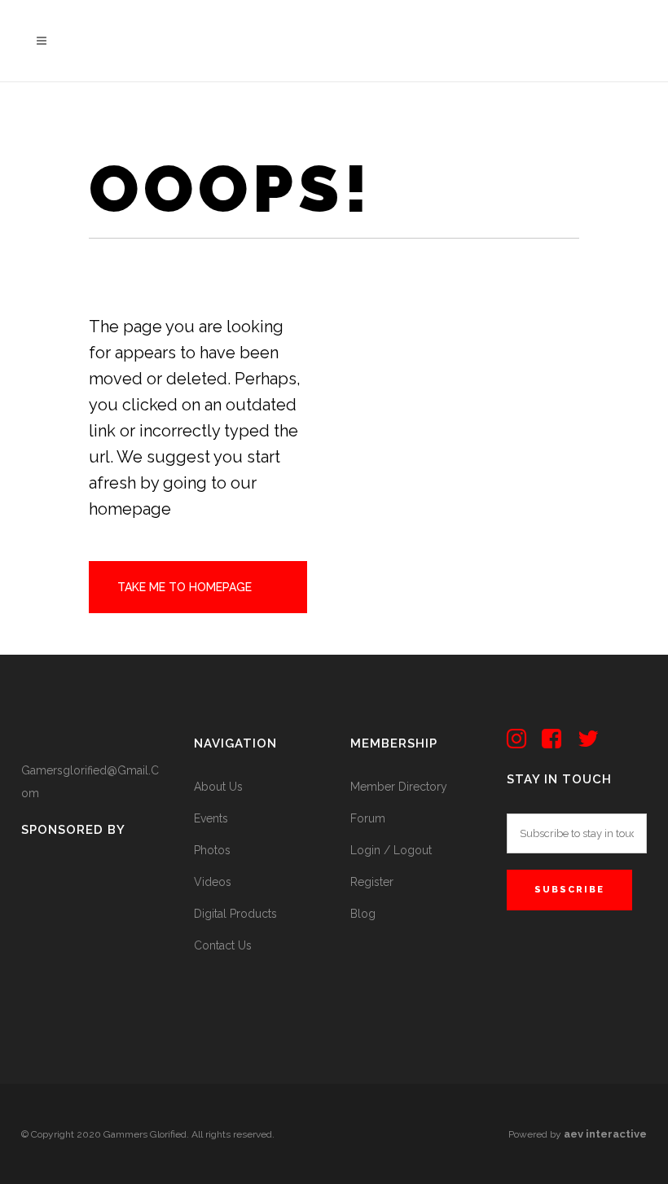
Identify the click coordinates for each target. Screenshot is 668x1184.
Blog (363, 913)
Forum (367, 818)
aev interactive (605, 1134)
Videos (212, 881)
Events (211, 818)
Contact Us (223, 945)
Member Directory (398, 786)
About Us (218, 786)
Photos (212, 850)
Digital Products (235, 913)
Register (371, 881)
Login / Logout (391, 850)
